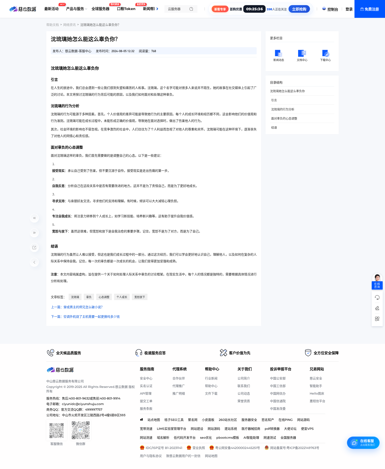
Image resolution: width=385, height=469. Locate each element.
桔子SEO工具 (174, 420)
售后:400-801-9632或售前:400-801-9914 (91, 398)
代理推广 (178, 386)
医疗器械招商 (251, 429)
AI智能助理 (251, 438)
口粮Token (127, 7)
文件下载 (211, 393)
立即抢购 (299, 9)
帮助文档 (52, 25)
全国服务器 (288, 438)
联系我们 (244, 386)
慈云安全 (316, 378)
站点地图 (153, 420)
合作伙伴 (178, 378)
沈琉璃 (75, 297)
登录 (349, 9)
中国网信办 (278, 393)
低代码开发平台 (185, 438)
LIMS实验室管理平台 (171, 429)
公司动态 (244, 393)
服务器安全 (249, 420)
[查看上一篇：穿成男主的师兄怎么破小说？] (34, 218)
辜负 (89, 297)
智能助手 (316, 386)
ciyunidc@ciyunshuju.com (83, 404)
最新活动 (52, 7)
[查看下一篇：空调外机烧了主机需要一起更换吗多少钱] (34, 232)
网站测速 (146, 438)
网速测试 (270, 438)
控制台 (333, 9)
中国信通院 (278, 401)
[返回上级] (34, 262)
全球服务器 (102, 7)
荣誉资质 (244, 401)
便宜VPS (307, 429)
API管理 (146, 393)
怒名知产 (268, 420)
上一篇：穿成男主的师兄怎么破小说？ (77, 307)
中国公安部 (278, 378)
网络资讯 (69, 25)
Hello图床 (317, 393)
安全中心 (146, 378)
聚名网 (192, 420)
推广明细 (178, 393)
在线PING (286, 420)
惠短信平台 (317, 401)
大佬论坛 (290, 429)
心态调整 (104, 297)
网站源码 (303, 420)
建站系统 (231, 429)
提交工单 (146, 401)
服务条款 (146, 409)
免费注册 (372, 9)
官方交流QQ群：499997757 (81, 410)
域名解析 (163, 438)
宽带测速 (146, 429)
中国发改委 (278, 409)
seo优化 (206, 438)
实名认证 (146, 386)
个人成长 (122, 297)
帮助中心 (211, 386)
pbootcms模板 (227, 438)
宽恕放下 (139, 297)
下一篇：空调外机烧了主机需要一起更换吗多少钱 (85, 317)
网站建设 (197, 429)
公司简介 (244, 378)
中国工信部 (278, 386)
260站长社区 (228, 420)
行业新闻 (211, 378)
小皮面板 (208, 420)
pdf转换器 (272, 429)
